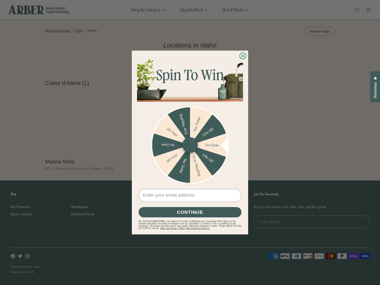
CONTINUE (190, 212)
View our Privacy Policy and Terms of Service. (185, 228)
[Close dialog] (243, 56)
